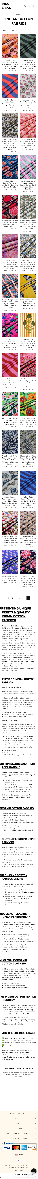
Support (18, 1128)
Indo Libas (6, 6)
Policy (18, 1118)
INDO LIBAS (19, 1171)
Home (18, 14)
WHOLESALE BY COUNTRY (18, 1133)
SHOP (18, 1123)
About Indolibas (18, 1113)
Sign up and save (18, 1138)
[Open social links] (34, 1171)
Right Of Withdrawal (25, 1174)
